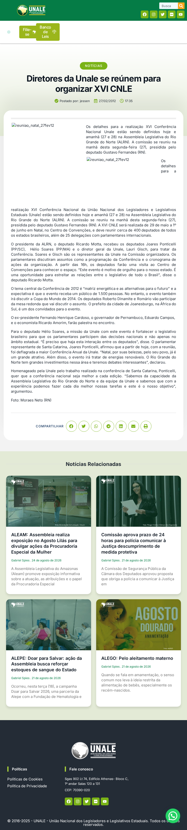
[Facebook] (145, 14)
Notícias (93, 66)
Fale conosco (81, 769)
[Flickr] (172, 14)
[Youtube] (181, 14)
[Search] (181, 5)
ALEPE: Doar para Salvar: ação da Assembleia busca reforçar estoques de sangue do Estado (46, 664)
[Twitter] (163, 14)
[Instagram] (154, 14)
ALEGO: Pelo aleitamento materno (137, 658)
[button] (8, 32)
